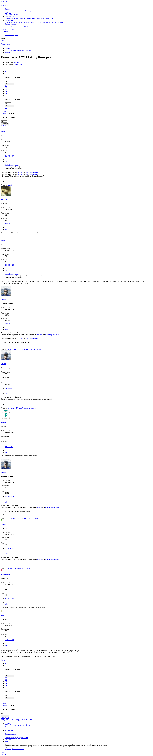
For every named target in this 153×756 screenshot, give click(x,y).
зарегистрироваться (52, 335)
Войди (19, 172)
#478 (6, 554)
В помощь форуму (21, 26)
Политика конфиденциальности (16, 738)
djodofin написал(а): (12, 165)
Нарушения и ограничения (14, 11)
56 (6, 108)
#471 (6, 161)
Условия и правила (11, 736)
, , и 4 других (22, 408)
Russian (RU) (9, 730)
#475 (6, 393)
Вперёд (3, 111)
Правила (8, 9)
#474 (6, 329)
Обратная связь (10, 734)
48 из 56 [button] (11, 113)
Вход (2, 40)
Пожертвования (10, 24)
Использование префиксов (45, 11)
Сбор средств (9, 26)
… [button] (6, 73)
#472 (6, 229)
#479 (6, 604)
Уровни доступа (30, 11)
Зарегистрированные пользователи (17, 22)
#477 (6, 502)
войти (39, 335)
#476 (6, 452)
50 (6, 93)
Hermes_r (17, 62)
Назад (3, 68)
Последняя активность (47, 18)
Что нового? (9, 16)
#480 (6, 645)
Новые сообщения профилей (28, 18)
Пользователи (10, 20)
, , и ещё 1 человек (25, 349)
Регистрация (5, 44)
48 (6, 89)
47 (6, 88)
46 (6, 86)
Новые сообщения (11, 15)
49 (6, 91)
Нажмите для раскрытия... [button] (14, 169)
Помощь (8, 739)
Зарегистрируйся (32, 172)
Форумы (8, 13)
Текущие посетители (37, 22)
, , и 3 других (19, 568)
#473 (6, 270)
